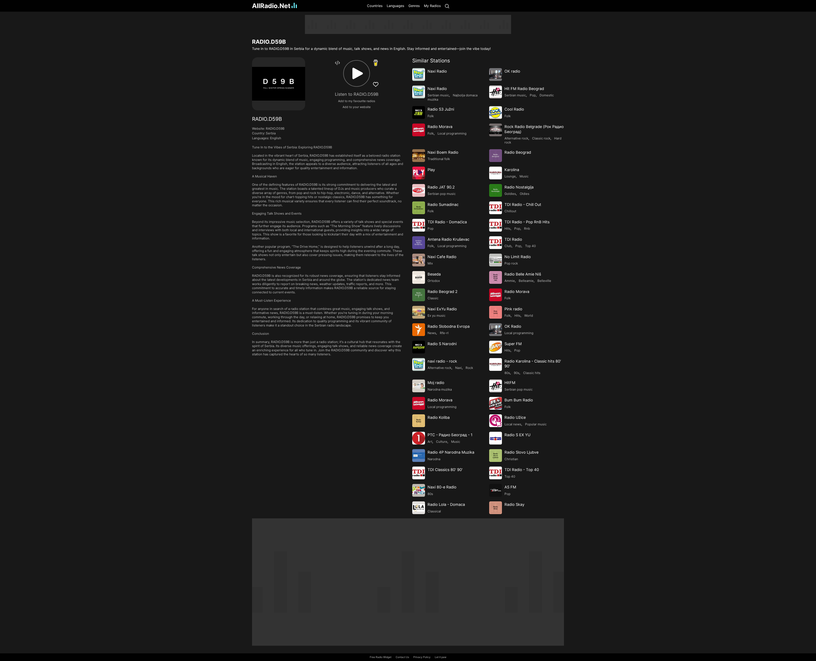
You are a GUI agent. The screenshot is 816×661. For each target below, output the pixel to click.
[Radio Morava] (418, 130)
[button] (356, 73)
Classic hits (531, 373)
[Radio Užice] (495, 420)
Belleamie (526, 281)
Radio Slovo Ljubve (521, 452)
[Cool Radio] (495, 112)
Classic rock (541, 138)
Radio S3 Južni (441, 109)
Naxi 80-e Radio (442, 487)
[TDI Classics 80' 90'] (418, 473)
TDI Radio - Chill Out (522, 204)
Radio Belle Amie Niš (522, 274)
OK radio (512, 71)
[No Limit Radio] (495, 260)
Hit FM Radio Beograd (524, 88)
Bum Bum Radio (518, 400)
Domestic (547, 95)
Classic (433, 298)
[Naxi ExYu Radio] (418, 312)
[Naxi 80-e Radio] (418, 490)
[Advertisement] (232, 78)
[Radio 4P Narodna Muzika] (418, 455)
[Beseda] (418, 277)
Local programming (452, 133)
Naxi (458, 368)
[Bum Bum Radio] (495, 403)
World (528, 316)
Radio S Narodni (442, 344)
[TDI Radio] (495, 242)
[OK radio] (495, 74)
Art (430, 442)
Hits (507, 228)
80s (507, 373)
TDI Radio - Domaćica (447, 222)
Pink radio (513, 309)
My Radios (432, 6)
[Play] (418, 173)
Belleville (544, 281)
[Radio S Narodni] (418, 347)
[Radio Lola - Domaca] (418, 507)
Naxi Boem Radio (443, 152)
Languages (395, 6)
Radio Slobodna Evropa (449, 326)
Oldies (524, 194)
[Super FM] (495, 347)
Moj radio (436, 382)
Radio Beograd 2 (443, 291)
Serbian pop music (442, 194)
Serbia (271, 133)
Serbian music (438, 95)
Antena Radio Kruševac (448, 239)
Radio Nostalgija (519, 187)
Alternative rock (516, 138)
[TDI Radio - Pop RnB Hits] (495, 225)
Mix (430, 263)
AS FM (510, 487)
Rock (469, 368)
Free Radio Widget (380, 657)
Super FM (513, 344)
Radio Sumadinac (443, 204)
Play (431, 169)
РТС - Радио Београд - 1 (450, 435)
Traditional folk (439, 159)
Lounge (510, 176)
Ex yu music (436, 316)
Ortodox (434, 281)
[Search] (447, 6)
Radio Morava (440, 126)
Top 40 (530, 246)
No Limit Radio (517, 257)
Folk (431, 116)
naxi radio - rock (442, 361)
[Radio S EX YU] (495, 438)
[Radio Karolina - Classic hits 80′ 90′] (495, 364)
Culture (441, 442)
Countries (374, 6)
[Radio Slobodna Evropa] (418, 329)
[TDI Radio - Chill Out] (495, 207)
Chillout (510, 211)
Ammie (509, 281)
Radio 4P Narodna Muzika (451, 452)
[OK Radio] (495, 329)
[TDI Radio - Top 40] (495, 473)
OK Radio (512, 326)
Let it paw (440, 657)
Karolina (511, 169)
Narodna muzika (440, 389)
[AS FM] (495, 490)
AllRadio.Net (271, 6)
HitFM (509, 382)
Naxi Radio (437, 71)
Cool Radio (514, 109)
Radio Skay (514, 504)
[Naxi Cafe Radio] (418, 260)
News (432, 333)
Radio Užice (515, 417)
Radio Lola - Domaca (446, 504)
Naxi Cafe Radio (442, 257)
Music (524, 176)
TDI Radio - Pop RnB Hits (527, 222)
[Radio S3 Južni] (418, 112)
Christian (511, 459)
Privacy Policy (422, 657)
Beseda (434, 274)
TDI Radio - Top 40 (521, 469)
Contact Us (402, 657)
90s (516, 373)
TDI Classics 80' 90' (445, 469)
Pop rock (511, 263)
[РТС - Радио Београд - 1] (418, 438)
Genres (414, 6)
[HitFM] (495, 386)
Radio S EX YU (517, 435)
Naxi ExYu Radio (442, 309)
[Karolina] (495, 173)
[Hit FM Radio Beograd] (495, 92)
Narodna (434, 459)
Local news (512, 424)
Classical (434, 511)
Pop (533, 95)
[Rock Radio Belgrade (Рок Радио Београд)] (495, 130)
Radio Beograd (517, 152)
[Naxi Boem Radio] (418, 155)
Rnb (527, 228)
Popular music (536, 424)
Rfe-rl (444, 333)
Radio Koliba (439, 417)
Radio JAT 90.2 (441, 187)
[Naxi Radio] (418, 74)
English (275, 138)
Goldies (510, 194)
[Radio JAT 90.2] (418, 190)
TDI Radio (513, 239)
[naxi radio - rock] (418, 364)
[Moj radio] (418, 386)
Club (507, 246)
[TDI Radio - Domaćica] (418, 225)
